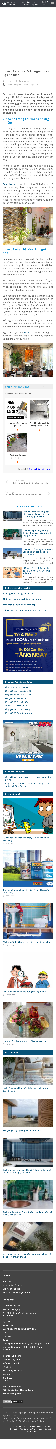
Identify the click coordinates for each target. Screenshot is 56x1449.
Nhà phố (7, 1367)
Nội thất (7, 1321)
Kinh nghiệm (35, 1426)
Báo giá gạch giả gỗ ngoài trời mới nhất (22, 1130)
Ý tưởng (47, 1426)
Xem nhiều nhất (47, 386)
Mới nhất (34, 386)
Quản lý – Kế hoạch (19, 1426)
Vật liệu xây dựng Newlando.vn (18, 1390)
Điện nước (7, 1336)
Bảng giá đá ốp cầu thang (17, 709)
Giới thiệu (7, 1281)
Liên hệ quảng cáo (11, 1289)
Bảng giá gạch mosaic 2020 (18, 691)
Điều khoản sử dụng (12, 1285)
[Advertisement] (28, 36)
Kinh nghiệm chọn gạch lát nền (18, 593)
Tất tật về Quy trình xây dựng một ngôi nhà (25, 610)
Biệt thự (7, 1374)
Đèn (4, 1332)
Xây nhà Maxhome (12, 1386)
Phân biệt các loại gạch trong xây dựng (22, 599)
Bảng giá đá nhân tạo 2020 (18, 694)
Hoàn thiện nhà (31, 84)
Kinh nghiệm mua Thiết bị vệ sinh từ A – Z (23, 1347)
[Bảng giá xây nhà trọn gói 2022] (17, 410)
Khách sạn (7, 1378)
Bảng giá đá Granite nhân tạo (19, 713)
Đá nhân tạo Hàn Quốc (16, 705)
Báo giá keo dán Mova (15, 698)
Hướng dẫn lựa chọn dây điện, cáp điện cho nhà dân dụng (26, 839)
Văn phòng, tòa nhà (12, 1370)
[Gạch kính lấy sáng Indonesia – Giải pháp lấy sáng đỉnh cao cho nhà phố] (12, 557)
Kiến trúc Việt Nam (12, 1359)
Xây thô (13, 1429)
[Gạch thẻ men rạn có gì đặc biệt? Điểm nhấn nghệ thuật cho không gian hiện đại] (12, 519)
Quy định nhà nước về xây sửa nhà (19, 1313)
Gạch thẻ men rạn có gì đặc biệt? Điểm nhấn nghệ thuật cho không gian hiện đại (36, 514)
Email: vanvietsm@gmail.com (17, 1292)
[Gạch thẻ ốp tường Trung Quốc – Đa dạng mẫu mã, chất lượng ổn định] (12, 538)
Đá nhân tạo (9, 184)
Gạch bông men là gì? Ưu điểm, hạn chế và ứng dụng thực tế (25, 1089)
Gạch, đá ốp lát (15, 84)
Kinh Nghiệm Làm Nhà (40, 469)
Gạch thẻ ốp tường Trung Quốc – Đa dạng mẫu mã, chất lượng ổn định (37, 533)
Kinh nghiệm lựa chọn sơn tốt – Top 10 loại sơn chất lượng (26, 891)
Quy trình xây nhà (26, 3)
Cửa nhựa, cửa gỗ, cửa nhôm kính (19, 1329)
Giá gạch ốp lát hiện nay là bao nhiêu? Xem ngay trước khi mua (36, 570)
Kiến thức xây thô (11, 1305)
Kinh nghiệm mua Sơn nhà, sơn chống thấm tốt (26, 1343)
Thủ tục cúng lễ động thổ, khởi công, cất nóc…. (26, 1041)
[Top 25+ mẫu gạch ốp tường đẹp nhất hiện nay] (39, 410)
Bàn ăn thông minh (12, 1393)
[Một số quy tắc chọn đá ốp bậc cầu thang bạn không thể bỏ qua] (17, 442)
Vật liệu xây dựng (11, 1309)
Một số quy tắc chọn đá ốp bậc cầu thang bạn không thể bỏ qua (17, 458)
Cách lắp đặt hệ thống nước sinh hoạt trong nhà (26, 942)
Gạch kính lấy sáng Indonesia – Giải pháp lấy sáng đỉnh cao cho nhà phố (38, 552)
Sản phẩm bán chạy (17, 386)
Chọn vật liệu (35, 3)
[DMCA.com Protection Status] (13, 1402)
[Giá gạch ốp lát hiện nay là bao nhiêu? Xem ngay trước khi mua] (12, 576)
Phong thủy (31, 1431)
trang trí (29, 332)
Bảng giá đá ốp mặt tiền (16, 702)
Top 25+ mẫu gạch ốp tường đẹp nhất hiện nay (39, 426)
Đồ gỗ (5, 1340)
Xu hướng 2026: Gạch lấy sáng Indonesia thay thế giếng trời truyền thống (27, 1255)
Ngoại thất (8, 1325)
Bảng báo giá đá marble (16, 687)
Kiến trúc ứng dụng (12, 1355)
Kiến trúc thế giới (11, 1363)
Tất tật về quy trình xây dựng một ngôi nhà (24, 991)
